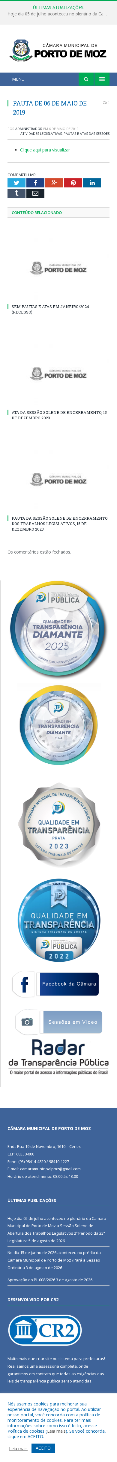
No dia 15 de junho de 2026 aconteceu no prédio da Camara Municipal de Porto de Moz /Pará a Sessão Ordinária (60, 14)
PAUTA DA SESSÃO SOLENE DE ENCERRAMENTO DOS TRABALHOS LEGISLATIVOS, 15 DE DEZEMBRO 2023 (60, 523)
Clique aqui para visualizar (45, 150)
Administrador (28, 128)
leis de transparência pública (34, 1381)
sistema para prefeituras (81, 1358)
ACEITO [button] (43, 1448)
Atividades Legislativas (41, 133)
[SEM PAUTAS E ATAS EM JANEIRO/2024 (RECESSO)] (59, 268)
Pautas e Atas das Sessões (87, 133)
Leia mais (56, 1431)
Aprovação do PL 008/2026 (31, 1279)
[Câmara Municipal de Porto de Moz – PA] (59, 49)
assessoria (49, 1366)
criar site (44, 1358)
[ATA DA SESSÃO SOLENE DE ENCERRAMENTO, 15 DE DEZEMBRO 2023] (59, 373)
